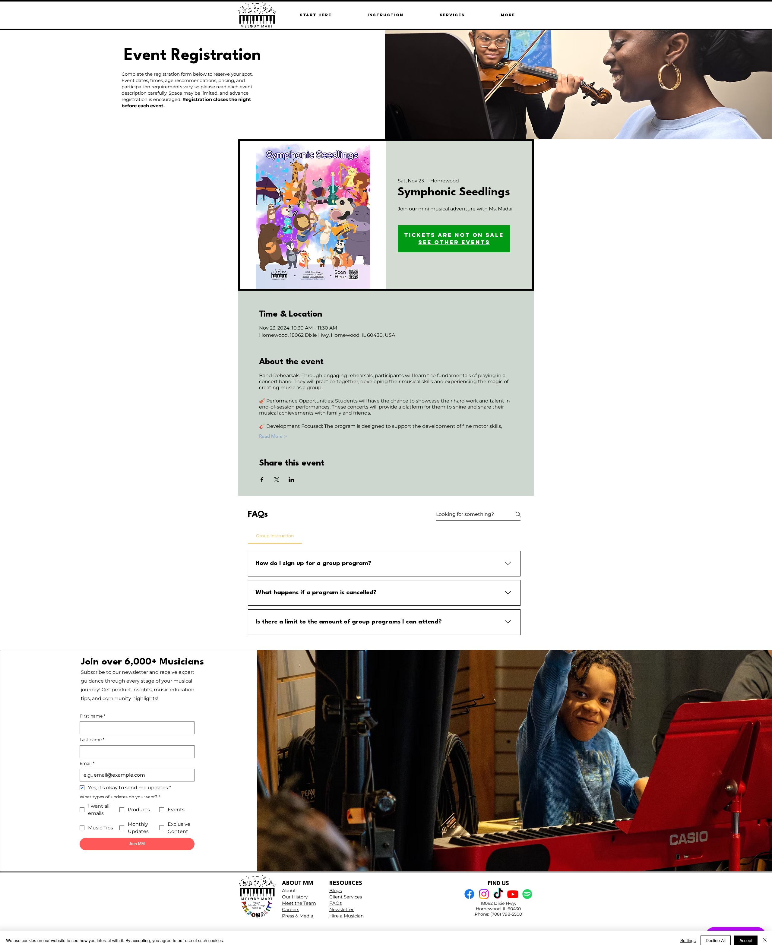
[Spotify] (527, 894)
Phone (481, 914)
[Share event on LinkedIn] (291, 479)
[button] (508, 15)
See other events (454, 242)
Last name (92, 739)
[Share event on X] (277, 479)
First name (92, 716)
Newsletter (341, 909)
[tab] (275, 536)
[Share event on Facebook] (262, 479)
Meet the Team (299, 903)
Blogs (335, 890)
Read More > (273, 436)
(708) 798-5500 (506, 914)
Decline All (716, 940)
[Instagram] (483, 894)
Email (87, 763)
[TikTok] (498, 894)
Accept (745, 940)
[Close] (764, 940)
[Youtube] (512, 894)
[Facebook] (469, 894)
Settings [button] (688, 940)
